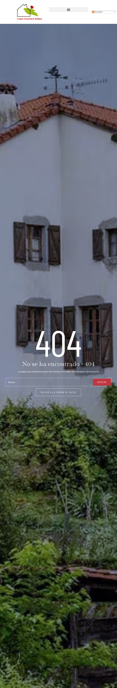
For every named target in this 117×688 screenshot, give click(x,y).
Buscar (102, 382)
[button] (68, 9)
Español (98, 12)
